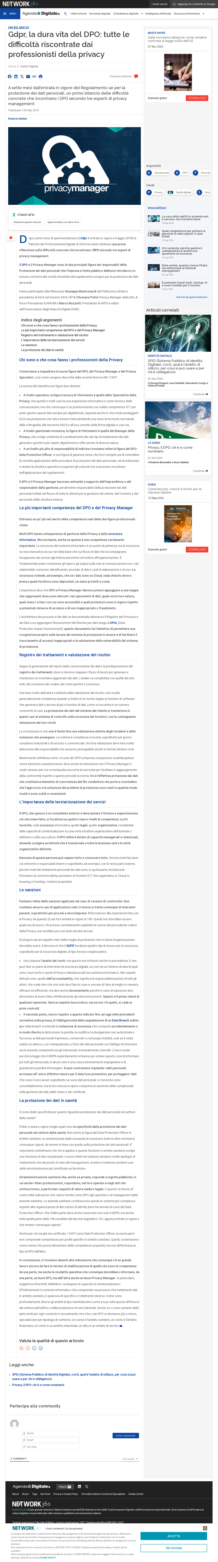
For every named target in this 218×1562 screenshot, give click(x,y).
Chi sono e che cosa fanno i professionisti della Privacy (59, 325)
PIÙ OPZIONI (174, 1548)
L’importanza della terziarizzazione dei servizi (53, 340)
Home (12, 66)
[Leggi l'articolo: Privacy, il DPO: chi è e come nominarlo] (178, 438)
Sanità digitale (29, 66)
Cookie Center (136, 1494)
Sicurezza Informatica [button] (187, 13)
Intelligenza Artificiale (158, 13)
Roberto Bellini (17, 118)
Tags (34, 1494)
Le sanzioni (29, 345)
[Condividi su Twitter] (22, 76)
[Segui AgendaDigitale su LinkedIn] (79, 1486)
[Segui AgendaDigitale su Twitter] (87, 1486)
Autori (25, 1494)
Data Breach (120, 1020)
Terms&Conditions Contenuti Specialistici (103, 1494)
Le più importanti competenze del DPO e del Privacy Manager (63, 330)
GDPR (70, 945)
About (15, 1494)
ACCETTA (174, 1536)
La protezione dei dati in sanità (42, 350)
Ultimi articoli (79, 13)
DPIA (113, 623)
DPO (96, 250)
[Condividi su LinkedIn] (15, 76)
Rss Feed (45, 1494)
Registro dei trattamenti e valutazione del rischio (54, 335)
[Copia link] (34, 76)
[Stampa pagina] (40, 76)
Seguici (63, 1486)
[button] (10, 13)
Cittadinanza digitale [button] (125, 13)
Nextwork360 (19, 1509)
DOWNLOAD (197, 98)
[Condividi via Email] (28, 76)
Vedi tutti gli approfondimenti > (192, 297)
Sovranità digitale (100, 13)
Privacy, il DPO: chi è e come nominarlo (38, 1385)
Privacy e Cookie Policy (65, 1494)
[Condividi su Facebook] (9, 76)
